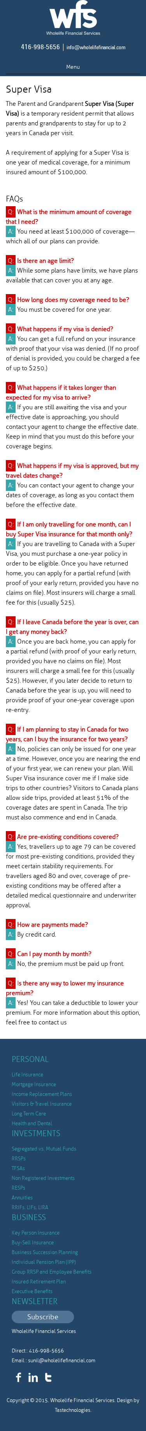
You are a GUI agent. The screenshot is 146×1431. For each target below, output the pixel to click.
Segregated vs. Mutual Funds (44, 1149)
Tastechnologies (72, 1410)
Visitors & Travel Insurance (42, 1104)
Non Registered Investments (43, 1178)
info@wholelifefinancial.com (96, 47)
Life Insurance (27, 1075)
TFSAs (18, 1168)
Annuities (22, 1198)
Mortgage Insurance (34, 1084)
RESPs (18, 1188)
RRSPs (19, 1159)
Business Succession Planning (45, 1252)
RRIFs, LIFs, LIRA (30, 1207)
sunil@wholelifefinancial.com (61, 1361)
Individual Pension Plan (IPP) (44, 1262)
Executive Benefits (32, 1291)
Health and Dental (32, 1124)
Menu (73, 67)
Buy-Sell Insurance (33, 1243)
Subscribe (42, 1317)
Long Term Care (29, 1114)
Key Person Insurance (36, 1233)
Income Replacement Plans (42, 1094)
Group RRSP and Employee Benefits (51, 1272)
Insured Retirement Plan (39, 1282)
